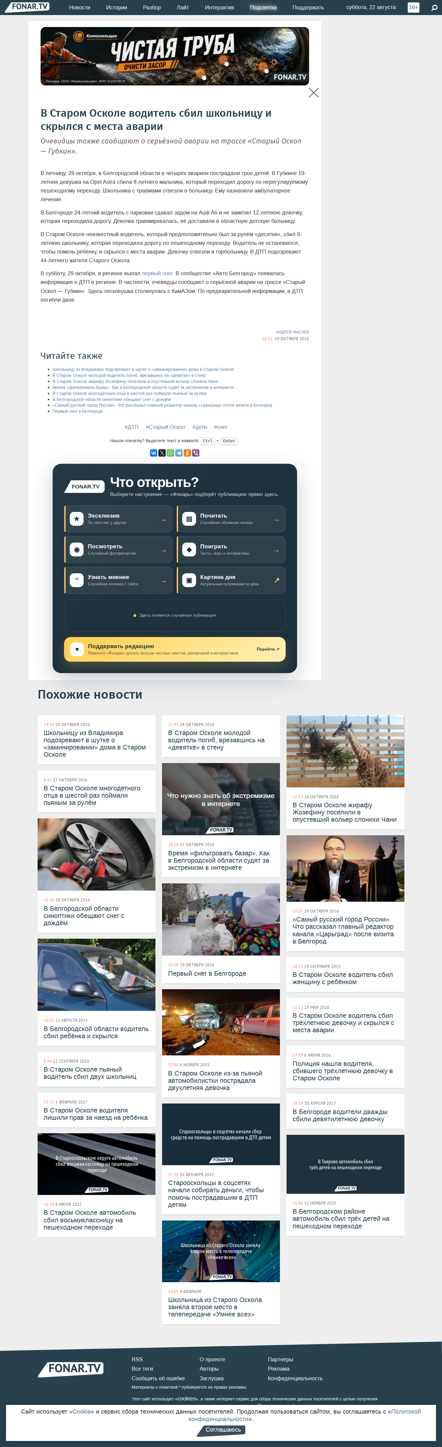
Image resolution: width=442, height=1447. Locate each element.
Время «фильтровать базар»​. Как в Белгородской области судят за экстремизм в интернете (143, 387)
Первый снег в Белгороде (78, 411)
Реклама (279, 1368)
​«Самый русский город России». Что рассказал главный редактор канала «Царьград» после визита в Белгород (162, 405)
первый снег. (158, 273)
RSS (137, 1359)
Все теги (142, 1368)
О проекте (212, 1359)
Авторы (209, 1368)
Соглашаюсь (223, 1429)
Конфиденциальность (295, 1378)
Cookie (81, 1411)
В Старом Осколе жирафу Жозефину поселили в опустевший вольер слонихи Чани (135, 381)
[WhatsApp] (170, 453)
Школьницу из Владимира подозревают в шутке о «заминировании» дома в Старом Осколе (143, 369)
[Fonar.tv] (27, 7)
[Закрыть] (314, 93)
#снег (221, 427)
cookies (186, 1398)
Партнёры (280, 1359)
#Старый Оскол (165, 427)
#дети (199, 427)
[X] (162, 453)
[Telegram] (179, 453)
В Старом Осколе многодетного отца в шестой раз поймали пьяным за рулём (130, 393)
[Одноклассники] (187, 453)
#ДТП (132, 427)
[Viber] (195, 453)
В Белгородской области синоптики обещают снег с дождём (112, 399)
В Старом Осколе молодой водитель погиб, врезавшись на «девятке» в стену (129, 375)
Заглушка (212, 1378)
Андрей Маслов (292, 332)
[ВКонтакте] (153, 453)
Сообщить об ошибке (158, 1378)
